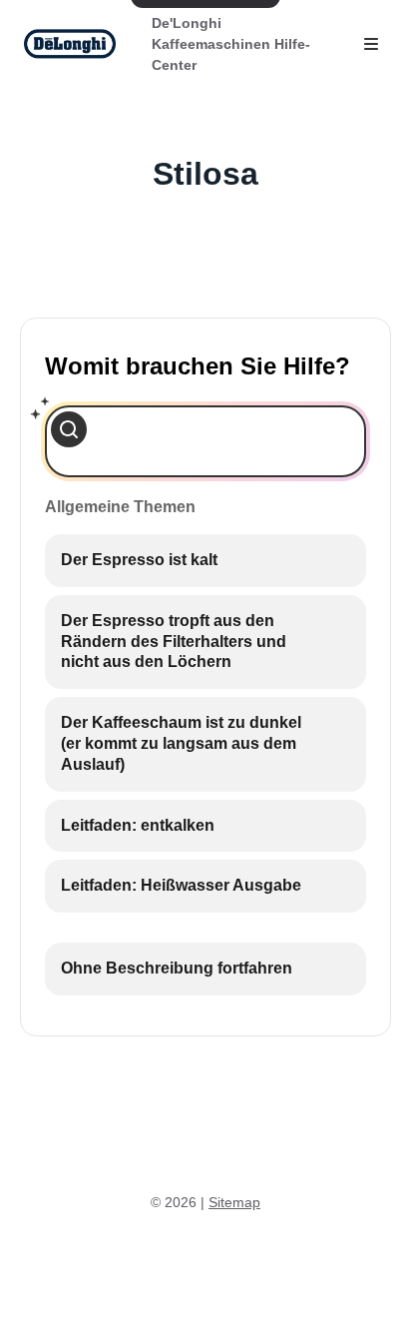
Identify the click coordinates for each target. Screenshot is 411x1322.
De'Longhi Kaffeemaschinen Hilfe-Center (231, 44)
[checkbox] (205, 560)
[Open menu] (371, 44)
